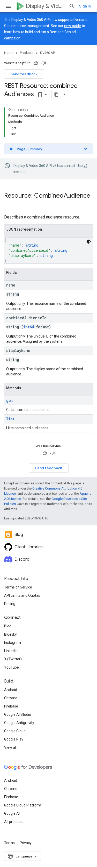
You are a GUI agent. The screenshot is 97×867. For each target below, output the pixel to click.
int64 (28, 326)
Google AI (12, 813)
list (10, 418)
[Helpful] (36, 63)
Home (8, 53)
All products (14, 822)
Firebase (11, 706)
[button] (48, 149)
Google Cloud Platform (22, 805)
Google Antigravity (19, 723)
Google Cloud (15, 731)
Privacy (26, 843)
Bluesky (10, 634)
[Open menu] (8, 6)
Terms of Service (18, 587)
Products (26, 53)
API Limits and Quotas (22, 595)
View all (10, 747)
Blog (7, 626)
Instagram (12, 643)
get (9, 400)
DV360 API (48, 53)
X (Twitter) (13, 659)
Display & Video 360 (45, 6)
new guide (72, 26)
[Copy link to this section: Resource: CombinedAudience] (9, 204)
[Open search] (72, 6)
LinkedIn (11, 651)
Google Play (13, 739)
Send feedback (24, 74)
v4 (85, 166)
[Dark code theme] (89, 242)
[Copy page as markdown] (56, 94)
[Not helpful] (44, 63)
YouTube (11, 667)
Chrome (10, 698)
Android (10, 690)
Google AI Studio (17, 714)
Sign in (85, 6)
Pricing (9, 604)
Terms (9, 843)
